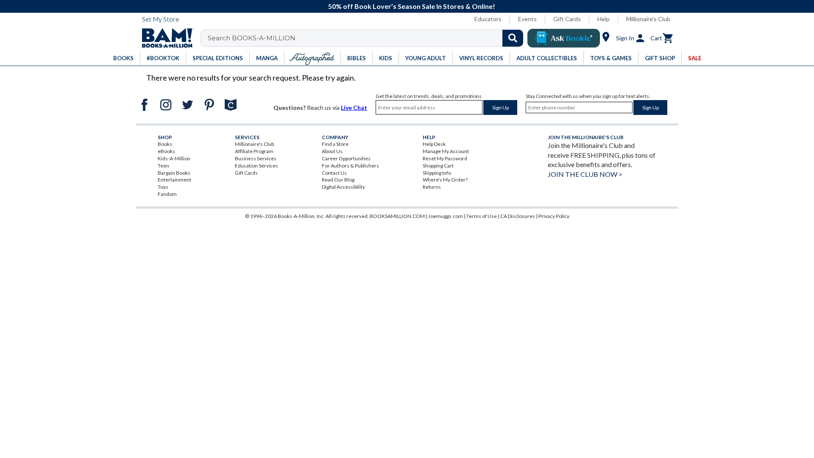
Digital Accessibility (343, 187)
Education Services (256, 165)
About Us (332, 151)
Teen (163, 165)
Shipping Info (437, 173)
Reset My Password (445, 158)
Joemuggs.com (445, 216)
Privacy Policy (553, 216)
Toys (163, 187)
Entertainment (174, 179)
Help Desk (434, 144)
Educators (488, 18)
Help (603, 18)
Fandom (167, 194)
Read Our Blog (338, 179)
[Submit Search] (512, 38)
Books (165, 144)
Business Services (255, 158)
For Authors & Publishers (350, 165)
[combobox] (367, 38)
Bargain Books (174, 173)
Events (527, 18)
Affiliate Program (254, 151)
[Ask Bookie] (563, 38)
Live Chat (354, 107)
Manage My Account (446, 151)
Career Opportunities (346, 158)
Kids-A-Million (174, 158)
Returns (432, 187)
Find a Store (335, 144)
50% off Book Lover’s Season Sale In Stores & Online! (411, 6)
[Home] (165, 38)
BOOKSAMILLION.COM (397, 216)
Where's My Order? (445, 179)
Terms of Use (481, 216)
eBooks (166, 151)
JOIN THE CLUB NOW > (585, 174)
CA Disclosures (517, 216)
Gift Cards (567, 18)
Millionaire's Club (648, 18)
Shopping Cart (438, 165)
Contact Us (334, 173)
